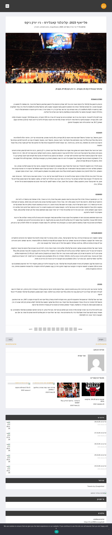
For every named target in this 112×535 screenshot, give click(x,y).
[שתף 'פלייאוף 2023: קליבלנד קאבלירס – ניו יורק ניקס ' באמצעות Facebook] (75, 329)
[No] (109, 529)
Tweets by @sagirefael (95, 486)
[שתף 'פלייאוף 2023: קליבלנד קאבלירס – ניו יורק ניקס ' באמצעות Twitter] (71, 329)
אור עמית (73, 27)
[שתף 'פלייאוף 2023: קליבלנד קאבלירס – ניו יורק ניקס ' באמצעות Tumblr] (62, 329)
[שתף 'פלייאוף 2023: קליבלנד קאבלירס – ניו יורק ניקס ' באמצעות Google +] (66, 329)
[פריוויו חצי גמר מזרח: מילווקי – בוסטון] (43, 383)
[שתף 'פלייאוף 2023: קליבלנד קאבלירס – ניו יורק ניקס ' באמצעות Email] (40, 329)
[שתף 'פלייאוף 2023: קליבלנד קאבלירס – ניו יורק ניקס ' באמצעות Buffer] (49, 329)
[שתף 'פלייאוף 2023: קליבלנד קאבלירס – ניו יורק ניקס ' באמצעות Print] (36, 329)
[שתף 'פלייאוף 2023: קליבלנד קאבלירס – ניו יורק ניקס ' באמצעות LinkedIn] (53, 329)
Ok (57, 532)
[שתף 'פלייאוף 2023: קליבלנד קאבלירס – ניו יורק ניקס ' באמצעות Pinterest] (58, 329)
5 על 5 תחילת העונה (22, 387)
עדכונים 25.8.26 (100, 455)
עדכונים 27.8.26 (100, 433)
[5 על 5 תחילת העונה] (19, 383)
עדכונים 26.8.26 (100, 444)
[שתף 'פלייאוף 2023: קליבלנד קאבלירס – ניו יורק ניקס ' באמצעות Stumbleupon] (44, 329)
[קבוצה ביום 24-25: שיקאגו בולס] (93, 389)
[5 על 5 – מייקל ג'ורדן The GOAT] (68, 390)
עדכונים (101, 417)
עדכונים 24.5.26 (100, 466)
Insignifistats (54, 27)
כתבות (37, 27)
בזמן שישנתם (44, 27)
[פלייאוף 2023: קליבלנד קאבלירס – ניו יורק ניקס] (56, 58)
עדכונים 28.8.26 (100, 422)
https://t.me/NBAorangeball (94, 522)
